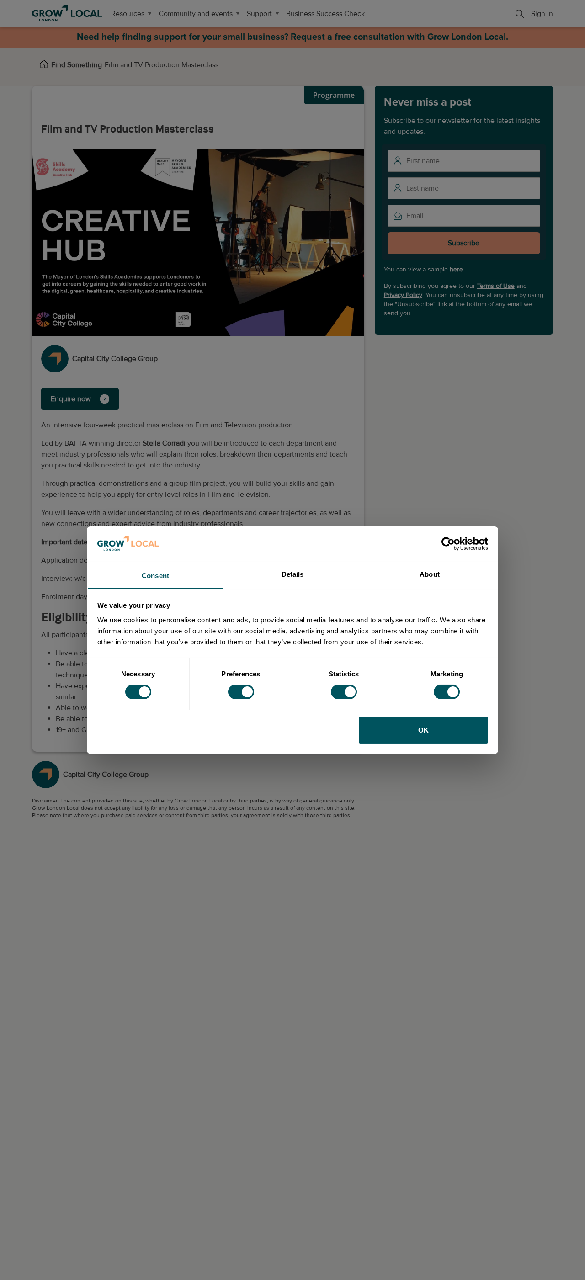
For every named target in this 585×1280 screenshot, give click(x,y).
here (456, 269)
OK (423, 729)
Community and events (196, 13)
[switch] (241, 692)
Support (259, 13)
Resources (127, 13)
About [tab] (430, 574)
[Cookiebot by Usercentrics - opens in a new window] (448, 544)
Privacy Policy (403, 295)
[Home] (43, 64)
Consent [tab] (155, 575)
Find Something (76, 64)
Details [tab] (293, 574)
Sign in (542, 13)
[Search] (520, 14)
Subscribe (463, 243)
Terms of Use (496, 286)
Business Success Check (325, 13)
